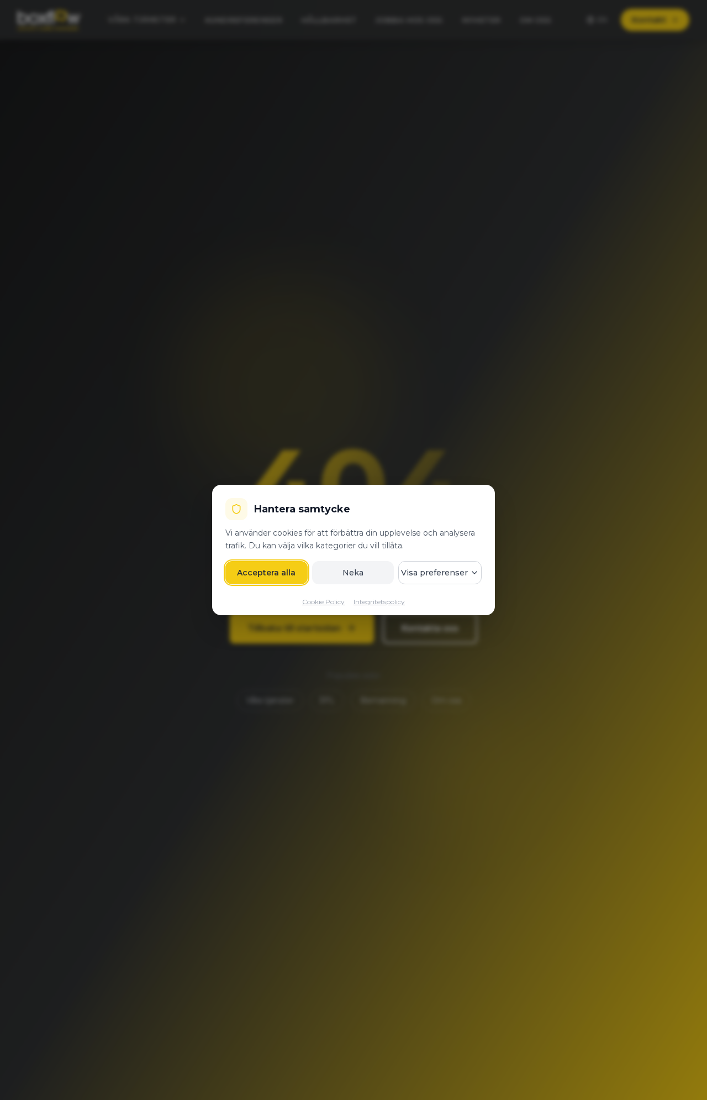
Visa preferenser (434, 573)
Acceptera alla (266, 573)
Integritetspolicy (379, 602)
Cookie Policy (323, 602)
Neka (352, 573)
